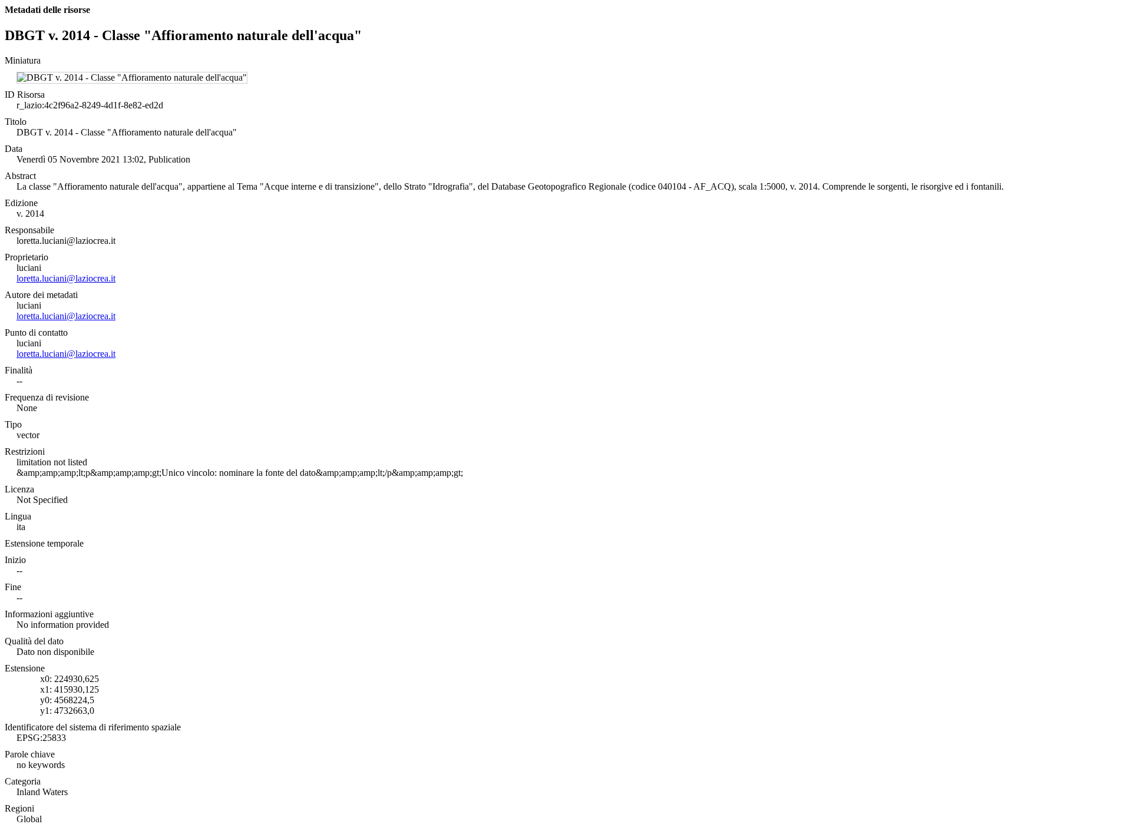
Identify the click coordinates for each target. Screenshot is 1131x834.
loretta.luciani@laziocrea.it (65, 278)
